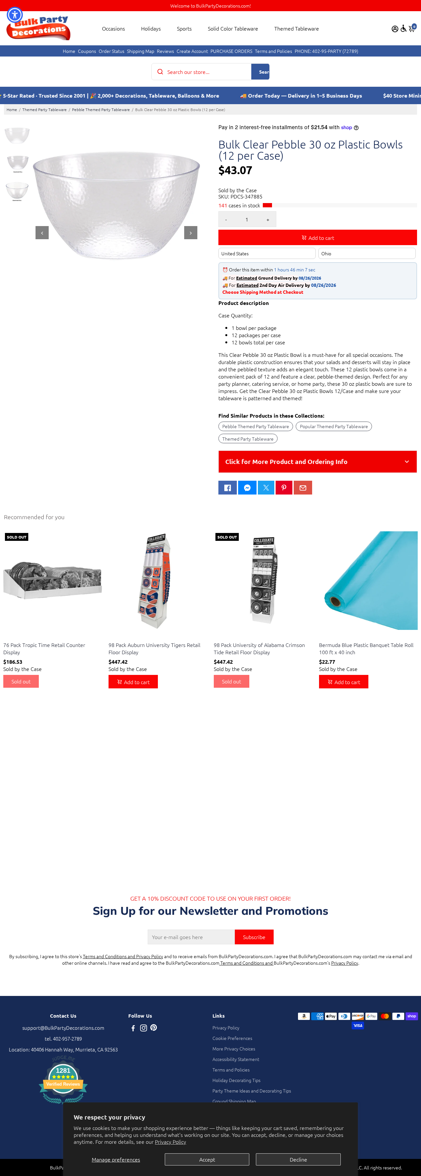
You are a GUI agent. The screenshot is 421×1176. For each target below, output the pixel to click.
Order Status (111, 51)
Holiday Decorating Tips (236, 1080)
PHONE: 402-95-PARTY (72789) (326, 51)
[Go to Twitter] (266, 488)
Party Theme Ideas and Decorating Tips (251, 1090)
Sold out (21, 681)
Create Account (192, 51)
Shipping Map (140, 51)
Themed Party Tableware (44, 109)
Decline (298, 1159)
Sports (184, 28)
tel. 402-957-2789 (63, 1038)
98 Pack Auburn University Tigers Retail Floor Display (154, 648)
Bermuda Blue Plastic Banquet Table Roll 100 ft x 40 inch (366, 648)
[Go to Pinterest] (284, 488)
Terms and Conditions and (246, 962)
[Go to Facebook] (227, 488)
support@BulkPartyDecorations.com (63, 1027)
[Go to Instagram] (143, 1028)
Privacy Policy (170, 1141)
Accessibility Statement (235, 1059)
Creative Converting (22, 637)
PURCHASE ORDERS (231, 51)
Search (266, 72)
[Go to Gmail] (303, 488)
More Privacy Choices (233, 1048)
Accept (207, 1159)
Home (69, 51)
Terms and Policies (273, 51)
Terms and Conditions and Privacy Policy (123, 956)
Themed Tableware (296, 28)
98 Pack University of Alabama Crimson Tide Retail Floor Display (259, 648)
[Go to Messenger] (247, 488)
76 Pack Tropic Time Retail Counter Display (44, 648)
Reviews (165, 51)
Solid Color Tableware (233, 28)
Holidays (151, 28)
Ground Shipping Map (234, 1101)
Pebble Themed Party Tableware (101, 109)
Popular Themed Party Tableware (334, 426)
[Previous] (42, 232)
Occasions (113, 28)
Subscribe (254, 936)
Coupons (87, 51)
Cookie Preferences (232, 1038)
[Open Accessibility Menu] (403, 28)
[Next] (190, 232)
